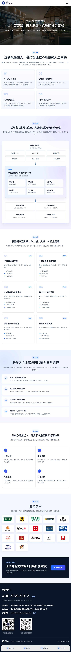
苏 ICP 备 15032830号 (63, 641)
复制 (33, 597)
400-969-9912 (15, 596)
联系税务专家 (58, 567)
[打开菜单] (67, 3)
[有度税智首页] (7, 2)
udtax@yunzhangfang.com (21, 613)
